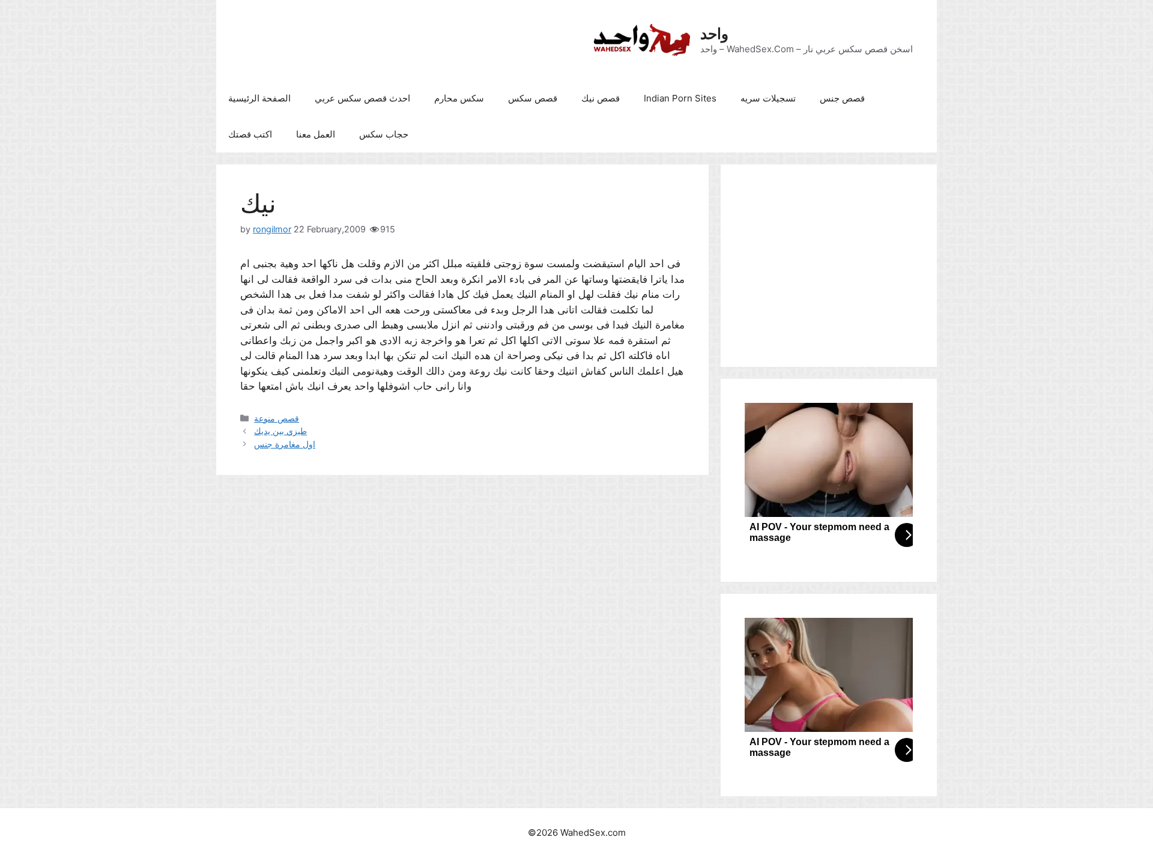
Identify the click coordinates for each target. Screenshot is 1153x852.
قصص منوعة (276, 418)
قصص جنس (842, 98)
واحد (714, 34)
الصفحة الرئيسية (259, 98)
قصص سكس (532, 98)
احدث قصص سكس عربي (362, 98)
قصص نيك (600, 98)
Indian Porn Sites (680, 98)
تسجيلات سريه (768, 98)
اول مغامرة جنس (284, 444)
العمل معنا (315, 134)
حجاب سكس (383, 134)
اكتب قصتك (250, 134)
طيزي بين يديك (280, 431)
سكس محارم (459, 98)
